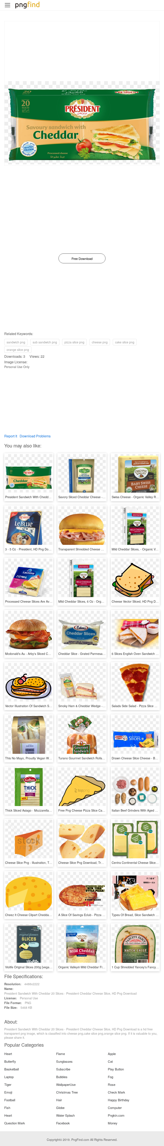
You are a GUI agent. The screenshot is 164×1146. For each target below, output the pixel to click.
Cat (110, 1061)
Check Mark (116, 1092)
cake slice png (124, 342)
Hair (59, 1100)
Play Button (116, 1069)
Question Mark (14, 1123)
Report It (10, 436)
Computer (115, 1107)
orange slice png (18, 349)
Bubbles (61, 1076)
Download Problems (35, 436)
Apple (112, 1053)
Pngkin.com (116, 1115)
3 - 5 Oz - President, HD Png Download (31, 549)
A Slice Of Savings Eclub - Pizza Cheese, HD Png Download (98, 915)
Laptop (9, 1076)
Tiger (7, 1084)
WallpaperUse (66, 1084)
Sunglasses (64, 1061)
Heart (8, 1053)
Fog (110, 1076)
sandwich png (16, 342)
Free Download (82, 258)
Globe (60, 1107)
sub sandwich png (45, 342)
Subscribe (63, 1069)
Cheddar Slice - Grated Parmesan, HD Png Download (94, 653)
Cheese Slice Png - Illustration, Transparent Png (37, 862)
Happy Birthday (118, 1100)
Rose (111, 1084)
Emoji (8, 1092)
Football (9, 1100)
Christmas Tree (67, 1092)
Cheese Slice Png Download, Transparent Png (89, 862)
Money (112, 1123)
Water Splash (65, 1115)
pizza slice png (74, 342)
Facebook (63, 1123)
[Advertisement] (82, 51)
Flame (60, 1053)
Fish (7, 1107)
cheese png (100, 342)
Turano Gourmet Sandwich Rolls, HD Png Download (93, 758)
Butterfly (10, 1061)
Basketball (11, 1069)
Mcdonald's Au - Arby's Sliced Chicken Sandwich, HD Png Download (51, 653)
